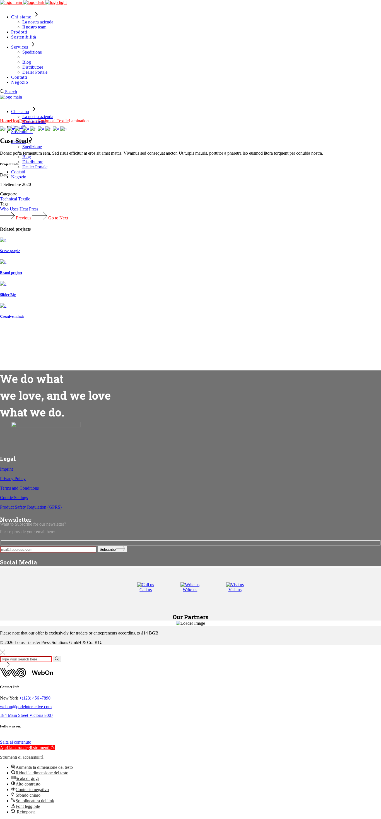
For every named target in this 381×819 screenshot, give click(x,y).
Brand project (11, 272)
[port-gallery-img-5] (34, 128)
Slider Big (8, 295)
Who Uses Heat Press (19, 209)
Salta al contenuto (15, 742)
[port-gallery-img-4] (26, 128)
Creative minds (12, 316)
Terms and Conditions (19, 488)
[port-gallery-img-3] (19, 128)
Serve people (10, 251)
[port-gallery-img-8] (63, 128)
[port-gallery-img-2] (11, 128)
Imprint (6, 469)
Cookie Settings (14, 497)
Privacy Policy (13, 478)
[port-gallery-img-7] (49, 128)
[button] (27, 747)
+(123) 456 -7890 (34, 698)
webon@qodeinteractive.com (26, 706)
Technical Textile (15, 199)
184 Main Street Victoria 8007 (26, 715)
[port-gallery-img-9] (56, 128)
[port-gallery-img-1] (4, 128)
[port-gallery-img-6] (41, 128)
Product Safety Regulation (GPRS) (31, 507)
